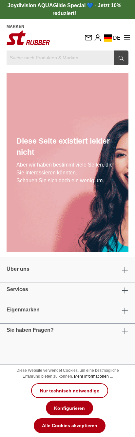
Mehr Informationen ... (93, 376)
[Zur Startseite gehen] (28, 37)
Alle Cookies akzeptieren (69, 425)
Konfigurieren (69, 408)
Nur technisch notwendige (69, 390)
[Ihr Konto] (97, 37)
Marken (15, 26)
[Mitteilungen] (88, 38)
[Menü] (127, 37)
